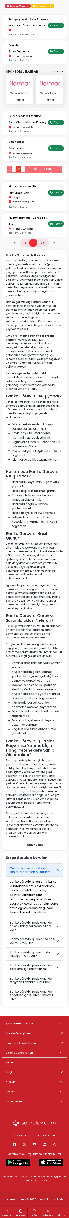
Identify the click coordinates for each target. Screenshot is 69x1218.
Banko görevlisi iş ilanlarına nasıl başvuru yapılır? (32, 941)
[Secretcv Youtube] (34, 1144)
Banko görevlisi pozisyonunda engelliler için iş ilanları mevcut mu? (31, 995)
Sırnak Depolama (19, 51)
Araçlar (10, 1082)
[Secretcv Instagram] (54, 1144)
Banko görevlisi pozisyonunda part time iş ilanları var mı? (31, 967)
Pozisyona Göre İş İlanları (21, 1043)
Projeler (10, 1091)
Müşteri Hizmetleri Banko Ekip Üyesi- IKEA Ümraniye (28, 218)
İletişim (10, 1072)
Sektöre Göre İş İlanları (19, 1052)
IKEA (11, 224)
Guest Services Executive (25, 116)
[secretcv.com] (35, 1124)
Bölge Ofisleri (14, 1101)
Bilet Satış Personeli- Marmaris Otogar (22, 187)
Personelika (16, 148)
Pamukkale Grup (19, 193)
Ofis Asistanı (17, 142)
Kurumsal (11, 1062)
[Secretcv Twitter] (24, 1144)
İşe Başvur (56, 25)
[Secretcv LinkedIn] (44, 1144)
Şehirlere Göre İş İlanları (20, 1023)
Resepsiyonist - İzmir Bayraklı (28, 19)
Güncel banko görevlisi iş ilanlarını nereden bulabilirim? (31, 870)
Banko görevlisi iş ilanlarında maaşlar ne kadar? (30, 954)
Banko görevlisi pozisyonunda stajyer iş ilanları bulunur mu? (31, 980)
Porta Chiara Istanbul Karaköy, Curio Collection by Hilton (28, 122)
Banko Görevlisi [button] (44, 6)
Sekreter (14, 45)
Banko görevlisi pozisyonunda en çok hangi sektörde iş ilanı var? (31, 926)
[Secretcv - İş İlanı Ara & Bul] (18, 1162)
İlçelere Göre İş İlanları (19, 1033)
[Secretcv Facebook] (14, 1144)
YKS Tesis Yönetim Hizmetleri (27, 25)
